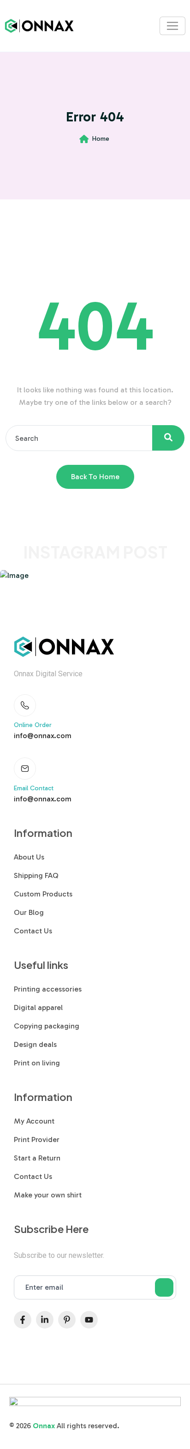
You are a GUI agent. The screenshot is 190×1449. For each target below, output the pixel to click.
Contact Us (33, 930)
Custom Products (43, 894)
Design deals (35, 1044)
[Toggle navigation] (172, 26)
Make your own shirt (48, 1194)
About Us (29, 857)
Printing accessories (48, 989)
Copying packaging (46, 1026)
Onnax (44, 1425)
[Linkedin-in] (44, 1320)
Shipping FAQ (36, 875)
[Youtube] (89, 1320)
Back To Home (95, 476)
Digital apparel (38, 1007)
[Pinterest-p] (67, 1320)
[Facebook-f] (22, 1320)
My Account (34, 1121)
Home (100, 139)
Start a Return (37, 1158)
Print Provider (36, 1139)
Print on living (37, 1062)
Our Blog (29, 912)
